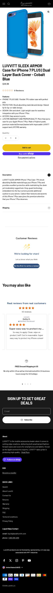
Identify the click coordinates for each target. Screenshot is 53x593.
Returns (5, 500)
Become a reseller (9, 473)
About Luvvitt (7, 491)
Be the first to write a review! (26, 266)
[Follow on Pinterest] (23, 560)
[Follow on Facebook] (4, 560)
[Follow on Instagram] (16, 560)
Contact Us (6, 495)
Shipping (5, 508)
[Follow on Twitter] (10, 560)
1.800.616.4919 (13, 538)
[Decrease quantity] (6, 138)
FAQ (3, 512)
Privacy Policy (7, 521)
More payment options (26, 157)
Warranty (5, 504)
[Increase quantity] (16, 138)
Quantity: (5, 133)
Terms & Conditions (10, 517)
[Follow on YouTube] (29, 560)
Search (5, 487)
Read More (25, 452)
